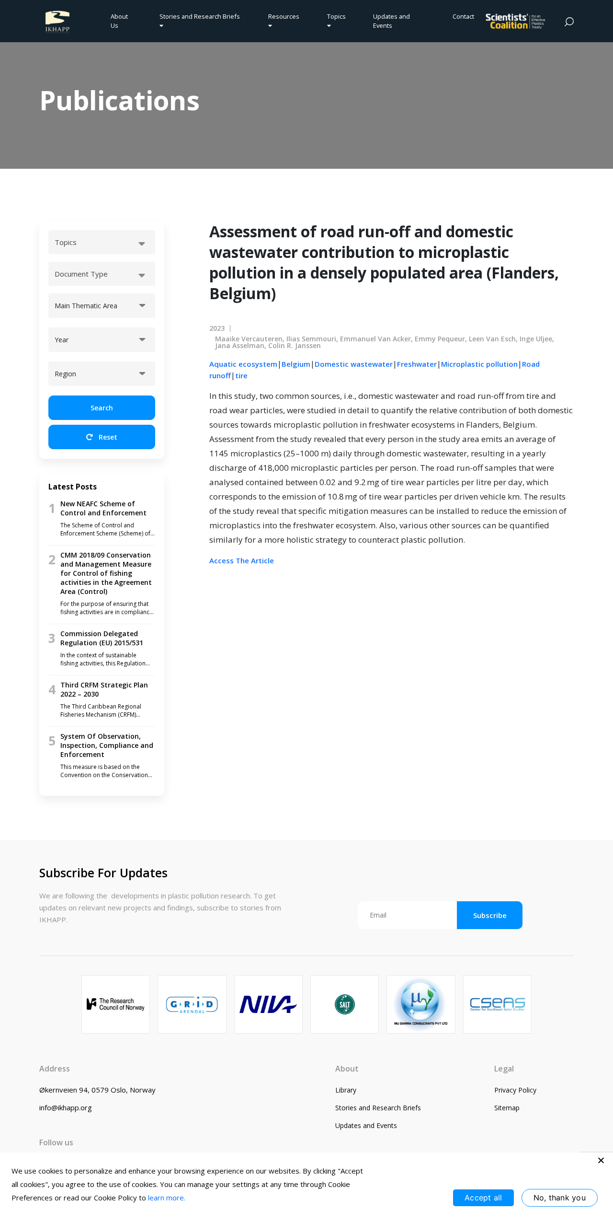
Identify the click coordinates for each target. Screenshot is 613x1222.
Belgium (296, 364)
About (347, 1068)
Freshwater (417, 364)
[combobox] (101, 242)
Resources (283, 16)
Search (102, 407)
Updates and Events (391, 21)
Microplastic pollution (479, 364)
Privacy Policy (515, 1089)
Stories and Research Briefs (201, 16)
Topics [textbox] (66, 242)
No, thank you (560, 1197)
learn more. (166, 1197)
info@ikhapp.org (65, 1107)
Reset (107, 437)
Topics (336, 16)
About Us (119, 21)
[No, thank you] (601, 1160)
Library (345, 1089)
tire (241, 375)
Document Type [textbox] (81, 274)
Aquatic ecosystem (243, 364)
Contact (463, 16)
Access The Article (241, 560)
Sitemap (507, 1107)
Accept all (483, 1197)
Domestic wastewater (354, 364)
